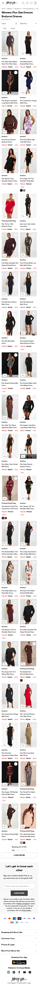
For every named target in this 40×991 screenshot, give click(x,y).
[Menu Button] (3, 3)
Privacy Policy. (26, 910)
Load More (19, 855)
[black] (21, 190)
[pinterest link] (14, 972)
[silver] (24, 190)
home (3, 8)
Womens (9, 8)
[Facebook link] (19, 972)
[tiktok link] (30, 972)
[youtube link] (24, 972)
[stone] (21, 843)
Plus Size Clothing (28, 8)
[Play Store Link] (19, 962)
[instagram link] (8, 972)
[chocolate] (21, 680)
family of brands (23, 903)
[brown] (6, 518)
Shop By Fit (17, 8)
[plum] (3, 518)
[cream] (24, 680)
